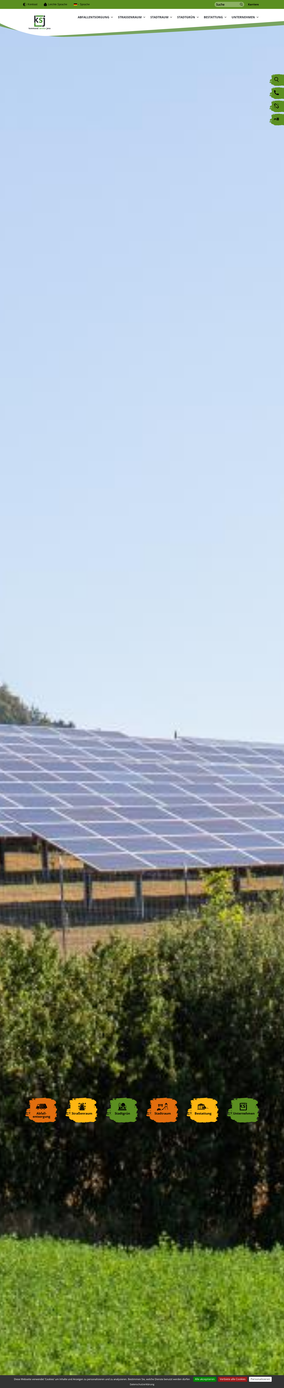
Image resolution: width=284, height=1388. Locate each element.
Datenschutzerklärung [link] (142, 1384)
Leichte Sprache (57, 4)
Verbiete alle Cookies (233, 1379)
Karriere (253, 4)
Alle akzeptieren (205, 1379)
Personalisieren (260, 1379)
